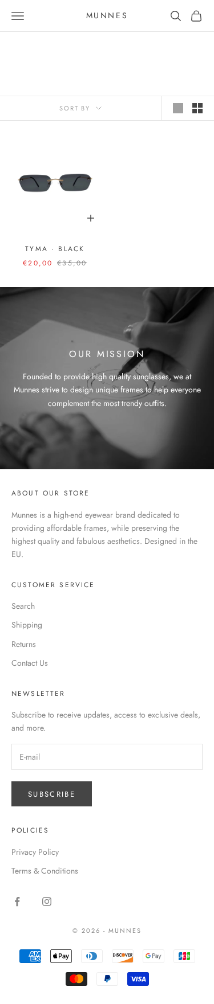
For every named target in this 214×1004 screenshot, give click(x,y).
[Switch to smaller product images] (197, 108)
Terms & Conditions (44, 870)
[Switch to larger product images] (178, 108)
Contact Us (29, 663)
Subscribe (51, 794)
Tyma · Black (54, 249)
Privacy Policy (35, 852)
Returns (23, 644)
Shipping (26, 624)
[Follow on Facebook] (17, 901)
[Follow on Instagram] (47, 901)
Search (23, 606)
